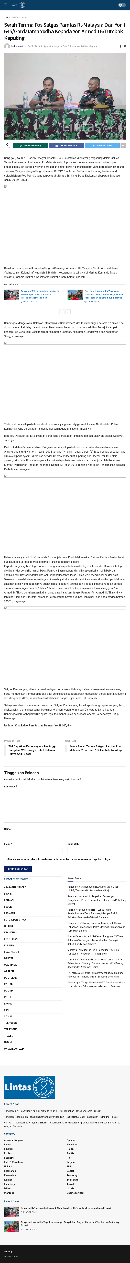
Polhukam (10, 977)
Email (8, 844)
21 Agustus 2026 (30, 302)
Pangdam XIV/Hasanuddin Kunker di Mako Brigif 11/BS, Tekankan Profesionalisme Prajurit (40, 294)
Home (7, 17)
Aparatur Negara (20, 17)
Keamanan (10, 932)
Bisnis (8, 894)
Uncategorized (14, 1048)
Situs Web (73, 844)
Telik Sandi (11, 1029)
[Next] (68, 311)
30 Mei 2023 (34, 46)
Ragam (93, 46)
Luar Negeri (11, 952)
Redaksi (18, 46)
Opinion (9, 971)
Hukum (8, 926)
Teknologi (10, 1023)
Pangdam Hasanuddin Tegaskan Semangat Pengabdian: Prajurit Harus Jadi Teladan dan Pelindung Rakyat (104, 294)
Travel (8, 1036)
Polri (7, 997)
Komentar (10, 786)
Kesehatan (11, 939)
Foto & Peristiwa (71, 46)
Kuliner (9, 945)
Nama (8, 829)
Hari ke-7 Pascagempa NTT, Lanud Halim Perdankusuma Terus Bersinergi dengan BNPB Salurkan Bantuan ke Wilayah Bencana (92, 913)
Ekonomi (9, 913)
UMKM (8, 1042)
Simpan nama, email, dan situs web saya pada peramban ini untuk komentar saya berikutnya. (59, 859)
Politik (8, 984)
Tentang (8, 1251)
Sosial (8, 1016)
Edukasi (9, 900)
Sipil (7, 1010)
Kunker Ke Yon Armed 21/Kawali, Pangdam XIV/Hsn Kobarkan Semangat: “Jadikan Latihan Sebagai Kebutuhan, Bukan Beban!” (95, 940)
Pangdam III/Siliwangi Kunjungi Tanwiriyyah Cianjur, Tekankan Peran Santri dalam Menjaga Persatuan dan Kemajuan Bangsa (96, 927)
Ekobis (8, 907)
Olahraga (10, 964)
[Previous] (61, 311)
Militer (84, 46)
